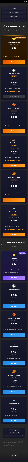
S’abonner (14, 61)
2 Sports (14, 20)
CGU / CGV (8, 460)
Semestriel (13, 12)
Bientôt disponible (14, 96)
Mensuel (14, 8)
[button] (24, 1)
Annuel (14, 16)
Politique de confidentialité (16, 460)
